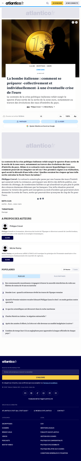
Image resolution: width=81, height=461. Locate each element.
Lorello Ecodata (71, 231)
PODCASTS (6, 440)
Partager (22, 121)
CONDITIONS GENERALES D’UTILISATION (54, 453)
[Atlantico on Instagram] (49, 393)
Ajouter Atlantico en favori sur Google (42, 126)
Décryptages (40, 66)
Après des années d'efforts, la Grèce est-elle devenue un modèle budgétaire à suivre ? (39, 324)
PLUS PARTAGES (59, 276)
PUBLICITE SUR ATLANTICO (49, 432)
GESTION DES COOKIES (48, 436)
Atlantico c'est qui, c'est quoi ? (15, 411)
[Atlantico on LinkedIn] (43, 393)
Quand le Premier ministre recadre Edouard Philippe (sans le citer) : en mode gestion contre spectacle (41, 301)
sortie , (5, 204)
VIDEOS (4, 436)
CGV (42, 424)
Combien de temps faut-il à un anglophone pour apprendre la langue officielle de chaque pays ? (40, 332)
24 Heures (66, 269)
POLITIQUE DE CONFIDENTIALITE (51, 440)
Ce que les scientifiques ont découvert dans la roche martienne (30, 309)
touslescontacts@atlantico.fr (40, 399)
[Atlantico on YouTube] (55, 393)
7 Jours (75, 269)
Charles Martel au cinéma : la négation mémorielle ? (25, 316)
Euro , (10, 204)
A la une (32, 66)
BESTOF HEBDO (7, 445)
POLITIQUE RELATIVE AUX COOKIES (52, 449)
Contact (60, 411)
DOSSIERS (5, 428)
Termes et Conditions (50, 383)
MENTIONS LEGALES (47, 428)
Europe (49, 66)
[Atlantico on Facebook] (37, 393)
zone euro (17, 204)
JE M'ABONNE (57, 3)
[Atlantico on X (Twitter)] (31, 393)
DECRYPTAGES (7, 424)
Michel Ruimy (48, 107)
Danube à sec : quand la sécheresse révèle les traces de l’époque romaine (34, 292)
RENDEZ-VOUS (7, 432)
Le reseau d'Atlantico (43, 411)
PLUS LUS (21, 276)
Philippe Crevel (36, 107)
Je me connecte (72, 3)
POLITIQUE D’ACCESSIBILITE (49, 445)
